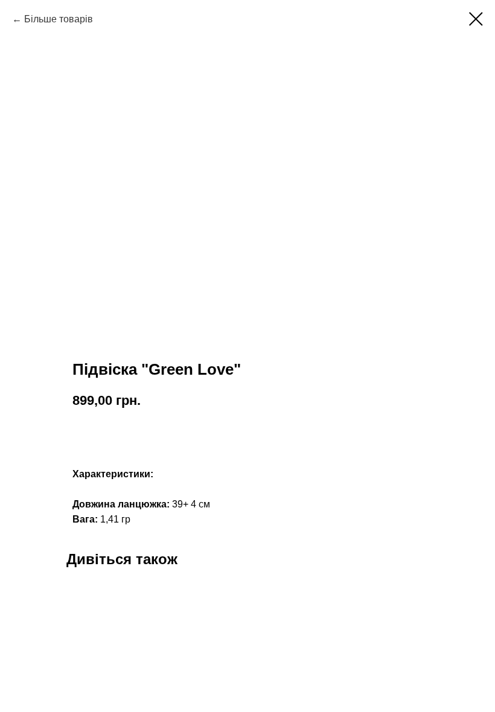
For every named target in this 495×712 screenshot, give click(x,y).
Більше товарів (58, 19)
